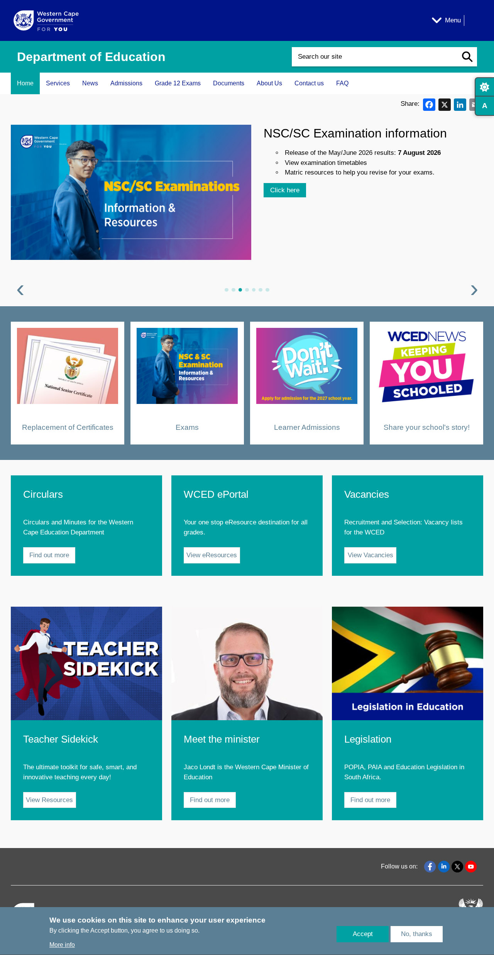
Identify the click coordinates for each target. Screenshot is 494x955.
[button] (467, 56)
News (90, 83)
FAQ (342, 83)
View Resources (49, 800)
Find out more (49, 555)
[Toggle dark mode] (484, 87)
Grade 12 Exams (178, 83)
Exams (187, 427)
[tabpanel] (247, 211)
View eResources (211, 555)
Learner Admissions (307, 427)
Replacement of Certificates (67, 427)
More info (62, 945)
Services (58, 83)
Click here (284, 190)
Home (25, 83)
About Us (269, 83)
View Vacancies (370, 555)
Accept (363, 934)
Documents (228, 83)
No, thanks (416, 934)
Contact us (309, 83)
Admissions (126, 83)
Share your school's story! (427, 427)
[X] (444, 104)
